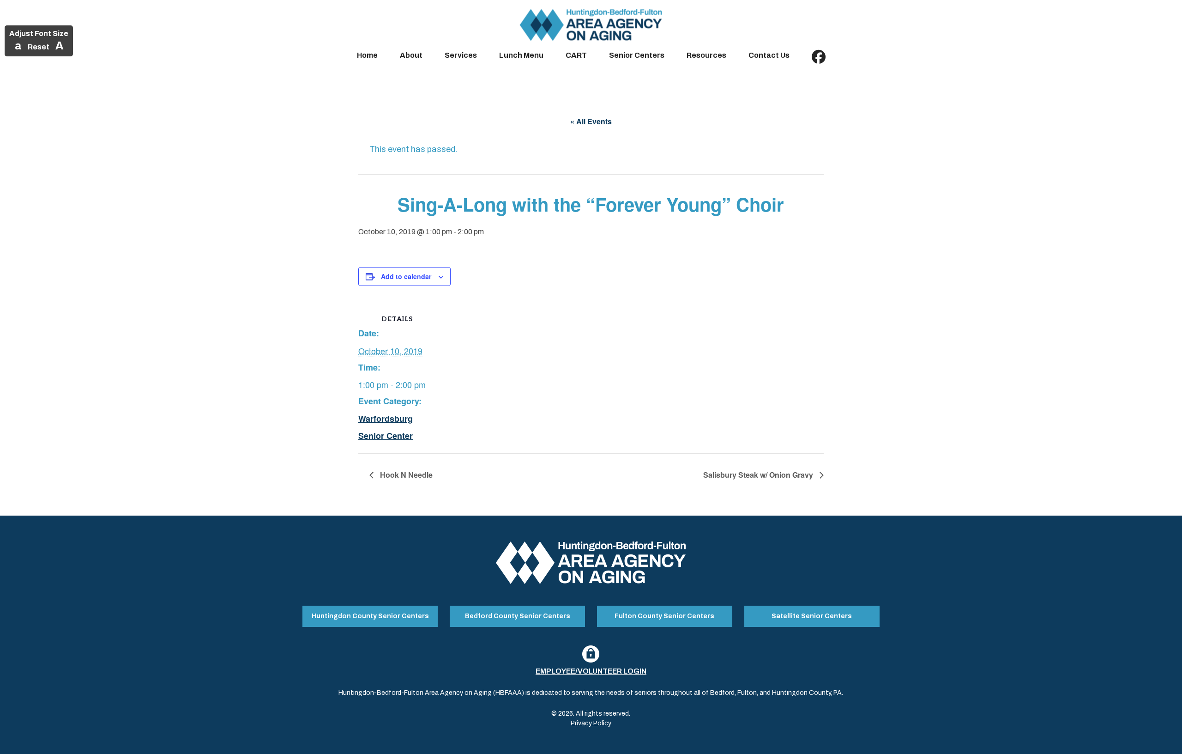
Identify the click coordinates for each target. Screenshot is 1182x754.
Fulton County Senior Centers (664, 616)
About (411, 55)
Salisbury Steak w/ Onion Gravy (759, 474)
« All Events (591, 121)
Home (367, 55)
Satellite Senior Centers (812, 616)
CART (576, 55)
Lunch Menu (521, 55)
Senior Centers (636, 55)
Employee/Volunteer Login (591, 671)
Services (461, 55)
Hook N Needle (405, 474)
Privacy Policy (591, 723)
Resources (706, 55)
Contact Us (769, 55)
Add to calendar (406, 276)
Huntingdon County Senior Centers (370, 616)
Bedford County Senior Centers (517, 616)
